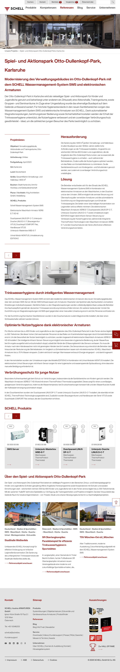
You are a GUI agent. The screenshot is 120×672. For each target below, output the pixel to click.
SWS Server (13, 449)
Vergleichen (71, 2)
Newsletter (50, 627)
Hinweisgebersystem (41, 649)
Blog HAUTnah (39, 627)
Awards (52, 638)
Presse (66, 635)
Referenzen (67, 8)
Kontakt (43, 2)
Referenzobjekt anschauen (20, 563)
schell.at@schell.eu (12, 633)
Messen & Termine (40, 638)
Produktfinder (62, 614)
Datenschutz (38, 660)
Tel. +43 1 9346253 (12, 627)
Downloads (37, 635)
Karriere (30, 2)
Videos (46, 635)
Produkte (31, 8)
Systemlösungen (39, 611)
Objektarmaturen (54, 611)
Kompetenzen (48, 8)
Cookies (53, 660)
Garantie (78, 635)
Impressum (12, 660)
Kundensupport (11, 638)
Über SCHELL (38, 646)
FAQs (72, 635)
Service (91, 8)
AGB (25, 660)
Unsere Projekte (11, 51)
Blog (80, 8)
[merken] (26, 431)
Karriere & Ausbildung (54, 646)
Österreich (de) (87, 2)
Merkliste (56, 2)
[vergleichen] (26, 426)
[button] (8, 255)
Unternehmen (107, 8)
